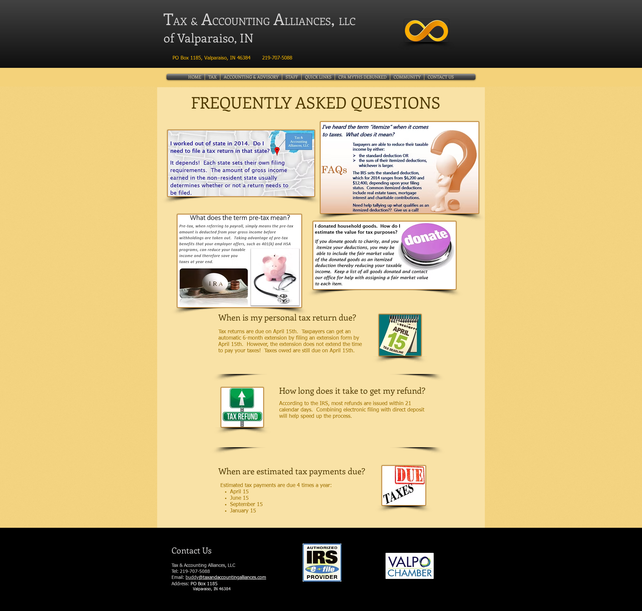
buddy (192, 577)
